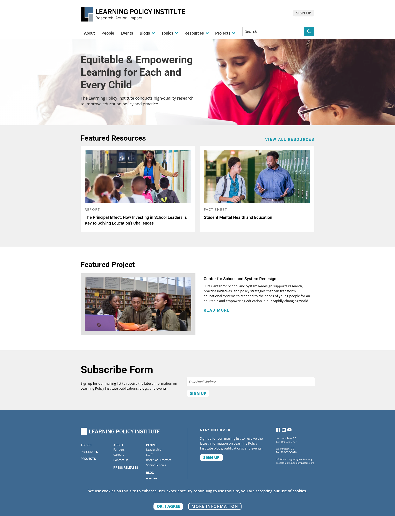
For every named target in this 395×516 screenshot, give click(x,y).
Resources (89, 452)
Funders (119, 449)
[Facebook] (278, 431)
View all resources (289, 139)
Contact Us (120, 460)
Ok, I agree (168, 506)
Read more (217, 310)
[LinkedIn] (284, 431)
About (89, 33)
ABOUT (118, 445)
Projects (88, 459)
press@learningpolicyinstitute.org (295, 463)
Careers (118, 455)
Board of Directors (158, 460)
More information (215, 506)
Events (127, 33)
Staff (149, 455)
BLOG (150, 473)
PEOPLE (151, 445)
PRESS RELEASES (125, 467)
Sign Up (303, 12)
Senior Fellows (156, 465)
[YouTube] (289, 431)
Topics (86, 445)
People (107, 33)
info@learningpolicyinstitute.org (294, 459)
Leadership (153, 449)
